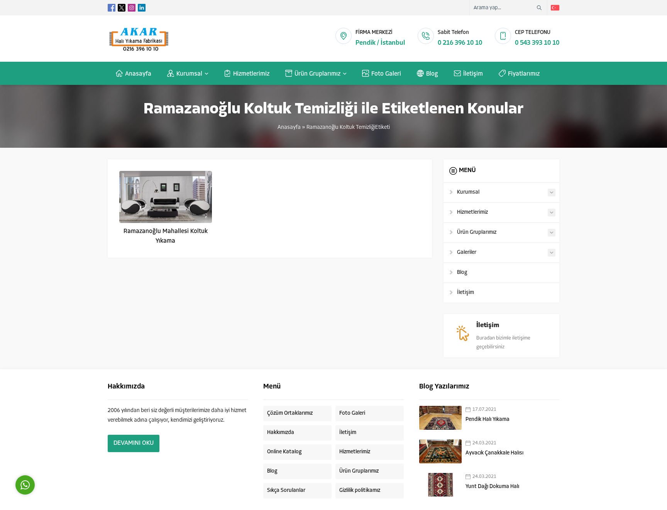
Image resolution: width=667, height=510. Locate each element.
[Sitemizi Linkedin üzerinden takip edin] (142, 8)
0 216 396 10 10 (460, 43)
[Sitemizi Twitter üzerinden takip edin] (121, 8)
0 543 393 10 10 (537, 43)
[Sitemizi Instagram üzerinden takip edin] (131, 8)
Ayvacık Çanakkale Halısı (494, 453)
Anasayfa (289, 127)
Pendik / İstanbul (380, 43)
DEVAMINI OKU (133, 443)
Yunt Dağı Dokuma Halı (492, 487)
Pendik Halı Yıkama (488, 419)
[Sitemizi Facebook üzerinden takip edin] (111, 8)
